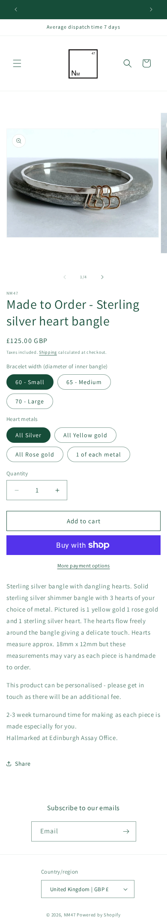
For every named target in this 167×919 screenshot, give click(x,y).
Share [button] (23, 763)
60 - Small (30, 382)
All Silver (28, 435)
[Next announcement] (151, 9)
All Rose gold (34, 454)
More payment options (83, 565)
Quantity (17, 473)
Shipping (48, 352)
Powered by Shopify (99, 915)
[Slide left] (64, 277)
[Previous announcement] (15, 9)
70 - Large (29, 401)
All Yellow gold (85, 435)
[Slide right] (102, 277)
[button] (17, 63)
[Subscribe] (126, 831)
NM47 (70, 915)
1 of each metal (98, 454)
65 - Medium (84, 382)
